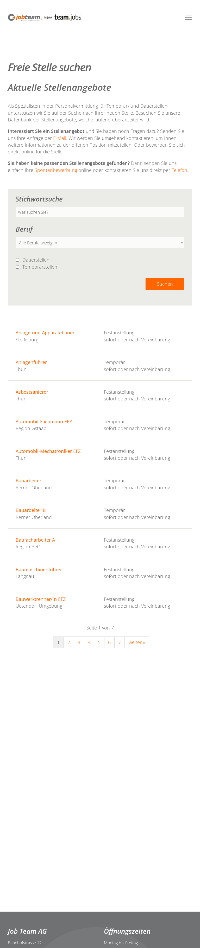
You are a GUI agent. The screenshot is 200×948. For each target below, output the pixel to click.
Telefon (179, 170)
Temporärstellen (40, 267)
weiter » (137, 642)
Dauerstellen (36, 260)
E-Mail (59, 138)
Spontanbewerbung (56, 170)
